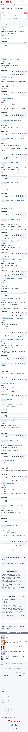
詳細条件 (14, 18)
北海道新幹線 (5, 599)
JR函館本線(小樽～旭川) (7, 602)
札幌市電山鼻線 (16, 614)
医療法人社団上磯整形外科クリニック (16, 162)
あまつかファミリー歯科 (13, 59)
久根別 (7, 561)
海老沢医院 (9, 399)
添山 (18, 563)
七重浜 (3, 561)
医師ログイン (21, 675)
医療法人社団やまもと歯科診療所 (15, 318)
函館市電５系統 (13, 615)
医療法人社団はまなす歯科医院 (14, 278)
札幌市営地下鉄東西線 (7, 612)
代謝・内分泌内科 (6, 580)
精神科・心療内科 (6, 585)
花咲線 (3, 608)
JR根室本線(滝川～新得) (7, 606)
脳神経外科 (9, 578)
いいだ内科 (9, 77)
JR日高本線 (18, 608)
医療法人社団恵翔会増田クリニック (15, 200)
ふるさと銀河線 (21, 615)
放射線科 (4, 588)
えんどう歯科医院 (11, 420)
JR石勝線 (13, 608)
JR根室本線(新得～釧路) (19, 606)
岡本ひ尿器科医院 (11, 460)
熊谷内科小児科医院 (12, 525)
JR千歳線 (8, 608)
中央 (22, 561)
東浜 (17, 561)
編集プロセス (7, 675)
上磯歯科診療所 (10, 483)
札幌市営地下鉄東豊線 (7, 614)
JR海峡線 (16, 611)
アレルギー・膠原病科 (7, 581)
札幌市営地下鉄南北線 (17, 612)
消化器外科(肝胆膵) (6, 577)
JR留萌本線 (9, 609)
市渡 (6, 563)
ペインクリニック (18, 585)
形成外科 (18, 584)
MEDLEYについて (7, 673)
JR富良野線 (15, 609)
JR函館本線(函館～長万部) (14, 599)
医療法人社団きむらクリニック (14, 182)
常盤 (9, 563)
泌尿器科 (19, 578)
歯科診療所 (4, 59)
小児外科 (4, 583)
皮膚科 (14, 584)
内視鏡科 (18, 587)
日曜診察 (8, 122)
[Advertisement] (14, 53)
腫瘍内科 (10, 587)
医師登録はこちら (20, 673)
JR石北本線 (4, 611)
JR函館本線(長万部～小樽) (8, 601)
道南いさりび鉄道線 (6, 616)
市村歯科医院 (10, 98)
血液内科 (17, 580)
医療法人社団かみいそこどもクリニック (16, 138)
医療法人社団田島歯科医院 (13, 219)
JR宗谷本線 (21, 609)
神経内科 (4, 578)
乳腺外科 (13, 580)
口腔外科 (9, 588)
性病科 (14, 587)
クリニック (4, 27)
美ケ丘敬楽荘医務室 (12, 383)
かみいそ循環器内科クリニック (14, 505)
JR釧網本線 (10, 611)
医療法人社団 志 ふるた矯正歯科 (15, 120)
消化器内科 (4, 575)
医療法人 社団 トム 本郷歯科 (14, 259)
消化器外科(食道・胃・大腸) (14, 575)
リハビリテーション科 (7, 584)
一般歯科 (14, 588)
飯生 (19, 561)
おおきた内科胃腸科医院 (13, 440)
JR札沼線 (4, 609)
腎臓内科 (15, 578)
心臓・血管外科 (16, 574)
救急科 (12, 585)
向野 (3, 563)
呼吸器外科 (19, 577)
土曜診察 (3, 29)
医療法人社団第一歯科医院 (13, 241)
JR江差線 (21, 611)
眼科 (13, 583)
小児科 (19, 581)
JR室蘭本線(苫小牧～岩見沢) (8, 605)
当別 (12, 563)
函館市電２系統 (5, 615)
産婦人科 (9, 583)
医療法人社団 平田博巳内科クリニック (16, 298)
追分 (11, 561)
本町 (14, 561)
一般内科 (4, 574)
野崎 (20, 563)
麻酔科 (22, 587)
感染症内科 (15, 581)
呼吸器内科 (14, 577)
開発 (23, 563)
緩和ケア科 (4, 587)
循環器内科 (9, 574)
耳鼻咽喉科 (17, 583)
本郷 (15, 563)
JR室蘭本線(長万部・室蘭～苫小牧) (9, 603)
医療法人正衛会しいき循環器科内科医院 (16, 27)
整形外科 (22, 583)
